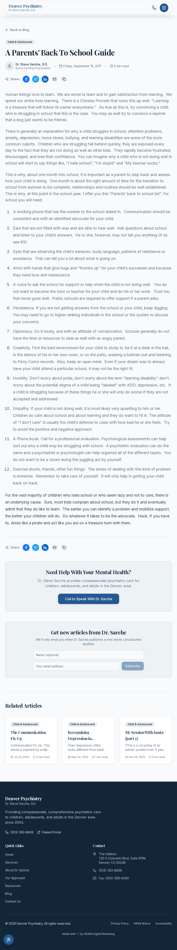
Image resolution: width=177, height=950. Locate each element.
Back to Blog (19, 30)
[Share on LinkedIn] (45, 79)
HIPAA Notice (142, 923)
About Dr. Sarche (17, 870)
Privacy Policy (120, 923)
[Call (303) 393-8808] (154, 8)
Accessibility (164, 923)
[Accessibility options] (8, 939)
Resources (13, 886)
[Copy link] (64, 79)
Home (9, 854)
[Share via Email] (54, 79)
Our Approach (15, 878)
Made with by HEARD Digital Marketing (88, 933)
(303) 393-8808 (21, 832)
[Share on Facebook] (26, 79)
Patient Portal (51, 832)
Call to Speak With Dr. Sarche (88, 599)
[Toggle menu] (164, 7)
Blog (8, 893)
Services (11, 862)
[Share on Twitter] (35, 79)
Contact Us (13, 901)
